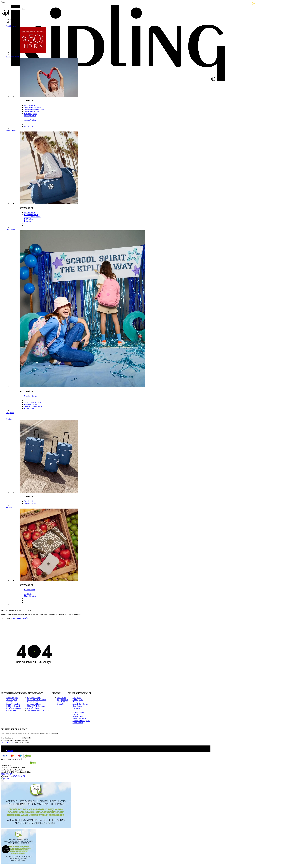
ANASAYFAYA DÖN (20, 618)
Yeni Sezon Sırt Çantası (33, 107)
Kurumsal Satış (32, 702)
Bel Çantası (28, 219)
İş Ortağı (60, 704)
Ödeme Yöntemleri (13, 704)
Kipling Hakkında (34, 698)
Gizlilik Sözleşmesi (13, 706)
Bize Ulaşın (61, 698)
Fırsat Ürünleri (5, 849)
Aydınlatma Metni (34, 704)
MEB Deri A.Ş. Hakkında (36, 700)
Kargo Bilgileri (11, 700)
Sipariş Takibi (11, 710)
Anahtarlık (28, 594)
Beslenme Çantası (30, 114)
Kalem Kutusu (29, 408)
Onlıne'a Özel (29, 126)
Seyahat (8, 419)
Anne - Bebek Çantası (32, 217)
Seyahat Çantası (30, 503)
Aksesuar (9, 507)
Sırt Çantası (10, 413)
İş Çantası (27, 221)
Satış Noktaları (62, 702)
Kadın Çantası (11, 130)
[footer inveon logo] (6, 778)
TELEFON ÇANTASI (32, 402)
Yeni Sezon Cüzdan (31, 112)
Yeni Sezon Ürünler (13, 57)
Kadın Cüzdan (29, 590)
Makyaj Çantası (30, 116)
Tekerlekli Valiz (30, 501)
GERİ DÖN (5, 618)
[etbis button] (9, 751)
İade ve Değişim (12, 698)
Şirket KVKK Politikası (36, 706)
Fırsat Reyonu (11, 26)
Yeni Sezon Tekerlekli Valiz (34, 109)
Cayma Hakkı (11, 702)
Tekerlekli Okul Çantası (33, 406)
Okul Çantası (10, 229)
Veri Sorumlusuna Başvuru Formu (39, 710)
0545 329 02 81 (19, 776)
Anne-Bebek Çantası (80, 704)
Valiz (74, 710)
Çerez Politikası (33, 708)
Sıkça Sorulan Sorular (14, 708)
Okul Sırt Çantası (30, 396)
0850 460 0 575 (7, 774)
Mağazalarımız (62, 700)
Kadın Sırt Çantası (31, 215)
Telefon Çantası (30, 120)
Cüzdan (75, 714)
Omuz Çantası (29, 105)
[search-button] (24, 9)
